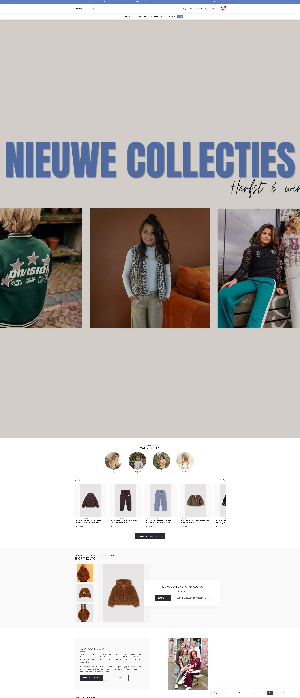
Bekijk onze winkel (117, 678)
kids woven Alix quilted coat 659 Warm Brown (88, 522)
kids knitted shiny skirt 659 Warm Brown (195, 522)
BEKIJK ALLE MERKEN (91, 678)
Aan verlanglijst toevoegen (189, 598)
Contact (209, 2)
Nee (278, 693)
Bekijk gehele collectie (148, 536)
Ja (270, 693)
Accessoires (159, 16)
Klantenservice (220, 2)
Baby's (127, 16)
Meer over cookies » (289, 693)
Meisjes (147, 16)
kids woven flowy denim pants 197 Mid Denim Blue (158, 522)
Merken (172, 16)
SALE (180, 16)
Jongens (137, 16)
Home (119, 16)
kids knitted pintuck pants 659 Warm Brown (125, 522)
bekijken (161, 598)
